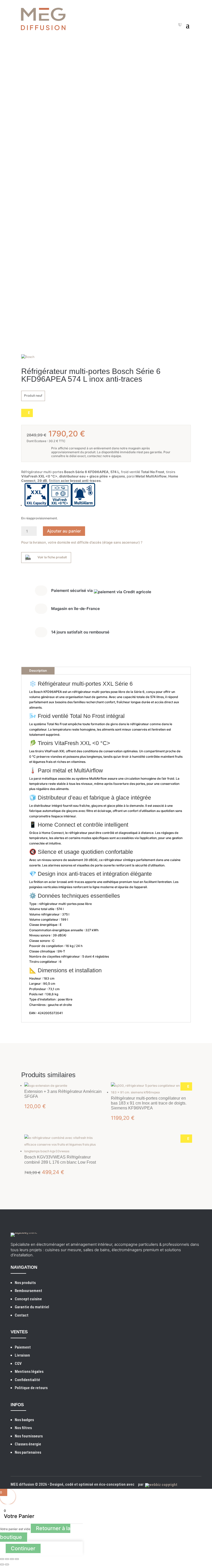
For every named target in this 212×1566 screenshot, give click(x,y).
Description (38, 670)
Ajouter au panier (64, 531)
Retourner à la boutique (35, 1532)
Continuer (23, 1548)
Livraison (22, 1355)
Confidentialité (27, 1379)
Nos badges (24, 1420)
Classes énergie (28, 1444)
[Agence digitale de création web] (160, 1484)
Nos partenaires (28, 1452)
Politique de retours (31, 1387)
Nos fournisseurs (29, 1436)
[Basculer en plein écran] (7, 1559)
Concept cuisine (28, 1299)
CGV (18, 1363)
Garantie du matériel (32, 1307)
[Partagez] (12, 1559)
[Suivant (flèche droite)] (7, 1564)
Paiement (23, 1347)
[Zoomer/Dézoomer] (2, 1559)
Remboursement (28, 1290)
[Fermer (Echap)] (17, 1559)
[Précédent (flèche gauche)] (2, 1564)
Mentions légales (29, 1371)
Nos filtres (23, 1428)
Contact (21, 1315)
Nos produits (25, 1282)
